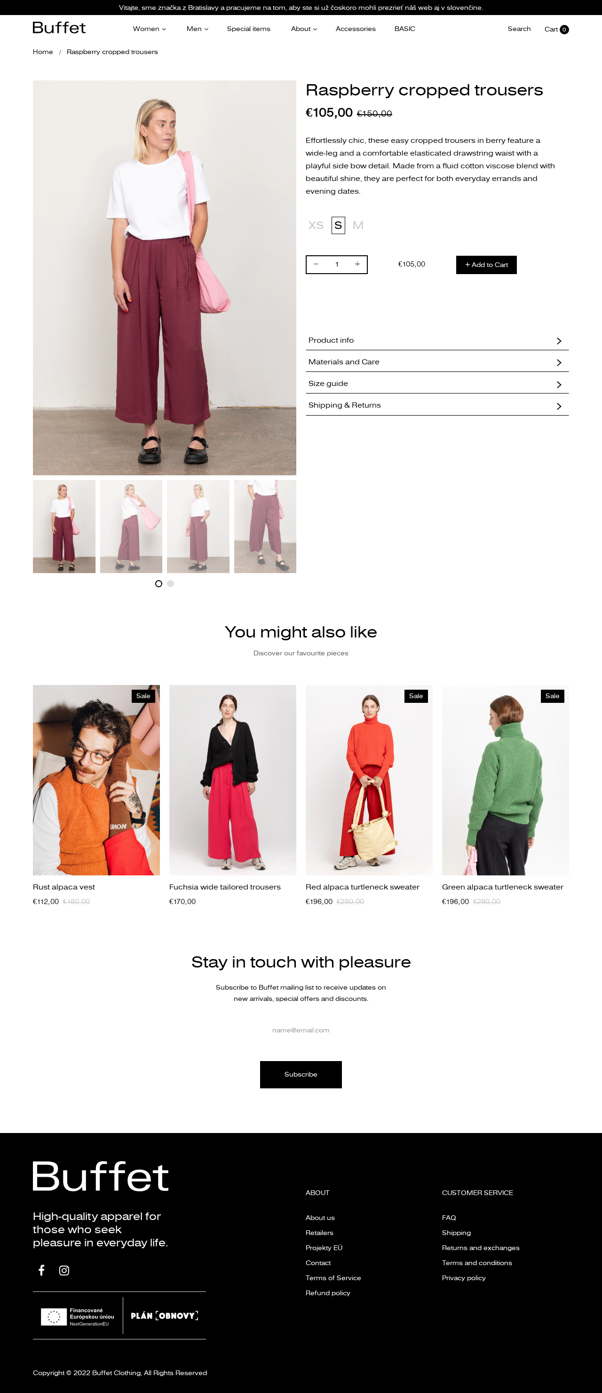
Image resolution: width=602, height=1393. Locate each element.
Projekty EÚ (324, 1248)
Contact (318, 1263)
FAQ (449, 1218)
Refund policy (328, 1293)
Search (519, 29)
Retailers (319, 1233)
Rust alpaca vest (64, 887)
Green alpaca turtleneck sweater (502, 887)
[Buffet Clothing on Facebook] (41, 1272)
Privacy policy (464, 1278)
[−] (316, 266)
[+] (357, 266)
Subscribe (301, 1074)
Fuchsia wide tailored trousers (225, 887)
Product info (331, 340)
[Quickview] (157, 859)
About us (320, 1218)
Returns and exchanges (481, 1248)
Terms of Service (333, 1278)
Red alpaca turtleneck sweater (363, 887)
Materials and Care (344, 362)
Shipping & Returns (345, 405)
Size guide (328, 383)
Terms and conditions (477, 1263)
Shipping (456, 1233)
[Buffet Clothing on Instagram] (64, 1272)
